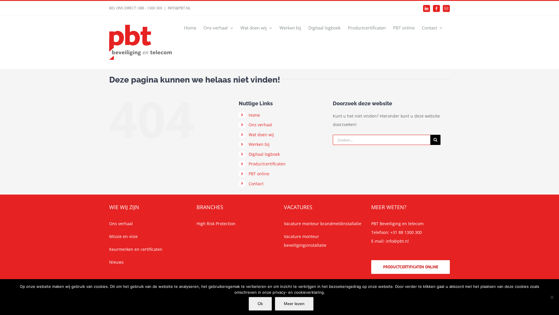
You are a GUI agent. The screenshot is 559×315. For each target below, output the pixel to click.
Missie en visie (123, 236)
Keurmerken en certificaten (135, 249)
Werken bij (259, 144)
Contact (256, 183)
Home (254, 115)
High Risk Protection (216, 223)
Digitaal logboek (264, 154)
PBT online (259, 173)
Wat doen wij (261, 134)
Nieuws (116, 262)
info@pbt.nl (397, 241)
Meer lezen (294, 303)
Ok (260, 303)
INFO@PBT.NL (179, 8)
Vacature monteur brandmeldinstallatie (322, 223)
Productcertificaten (267, 164)
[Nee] (552, 297)
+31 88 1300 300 (406, 232)
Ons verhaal (260, 124)
